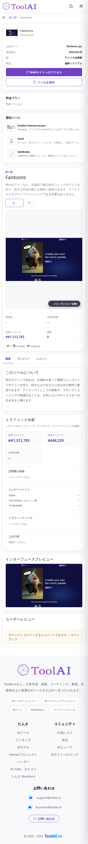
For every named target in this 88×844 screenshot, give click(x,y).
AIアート (17, 709)
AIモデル (23, 747)
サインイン (16, 635)
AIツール (23, 732)
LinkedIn (20, 346)
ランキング (23, 740)
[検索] (70, 6)
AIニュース (64, 747)
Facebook (34, 346)
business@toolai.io (48, 807)
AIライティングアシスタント (60, 700)
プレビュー (23, 358)
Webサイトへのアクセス (46, 72)
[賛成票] (15, 203)
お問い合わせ (46, 819)
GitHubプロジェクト (23, 754)
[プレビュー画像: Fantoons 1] (44, 585)
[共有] (29, 203)
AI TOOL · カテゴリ (23, 769)
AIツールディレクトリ (24, 700)
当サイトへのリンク (65, 754)
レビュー (42, 358)
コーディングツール (64, 709)
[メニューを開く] (81, 6)
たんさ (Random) (23, 776)
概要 (8, 358)
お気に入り (64, 732)
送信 (65, 740)
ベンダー (23, 762)
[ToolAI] (19, 6)
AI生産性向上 (37, 709)
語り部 (13, 17)
